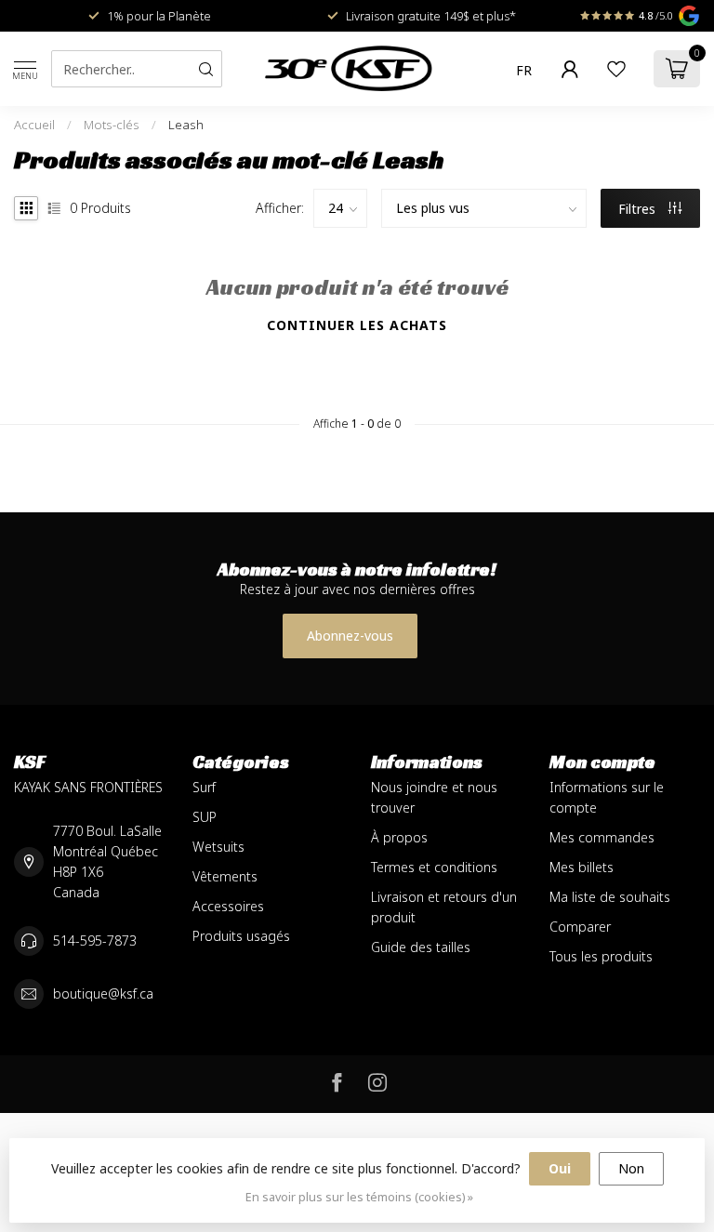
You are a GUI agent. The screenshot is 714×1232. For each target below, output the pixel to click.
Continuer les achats (357, 325)
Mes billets (581, 867)
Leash (186, 124)
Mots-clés (111, 124)
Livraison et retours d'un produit (444, 907)
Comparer (580, 926)
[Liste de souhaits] (616, 68)
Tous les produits (601, 956)
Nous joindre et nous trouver (434, 797)
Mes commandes (601, 837)
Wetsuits (218, 846)
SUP (204, 817)
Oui (560, 1168)
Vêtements (225, 876)
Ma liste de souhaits (609, 897)
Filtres (638, 209)
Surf (204, 787)
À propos (399, 837)
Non (631, 1168)
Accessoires (228, 906)
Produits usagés (241, 936)
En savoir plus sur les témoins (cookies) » (359, 1197)
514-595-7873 (95, 940)
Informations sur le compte (606, 797)
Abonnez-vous (350, 635)
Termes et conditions (434, 867)
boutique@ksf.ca (103, 993)
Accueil (34, 124)
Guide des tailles (420, 947)
